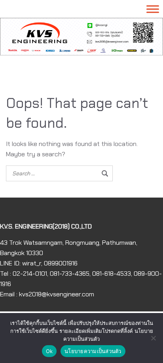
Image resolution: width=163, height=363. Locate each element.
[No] (153, 338)
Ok (49, 351)
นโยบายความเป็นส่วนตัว (92, 351)
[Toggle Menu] (152, 9)
